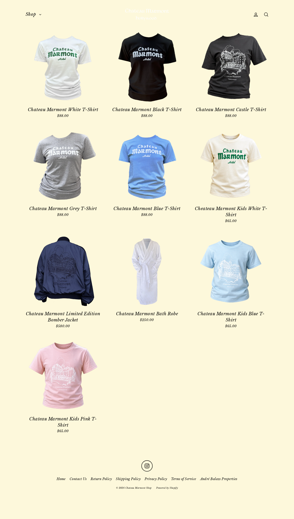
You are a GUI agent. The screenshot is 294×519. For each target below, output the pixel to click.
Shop (31, 14)
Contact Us (78, 479)
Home (61, 479)
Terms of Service (183, 479)
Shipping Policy (128, 479)
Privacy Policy (156, 479)
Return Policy (101, 479)
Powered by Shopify (167, 487)
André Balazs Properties (218, 479)
